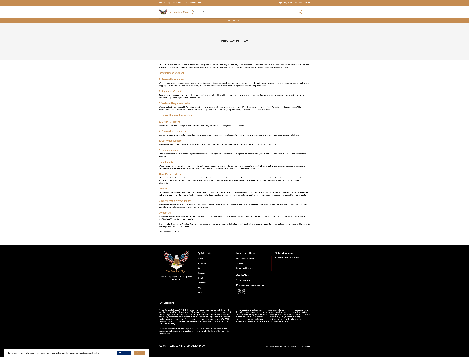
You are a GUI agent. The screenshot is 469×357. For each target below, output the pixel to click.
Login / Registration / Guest (290, 3)
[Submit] (300, 12)
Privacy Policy (290, 346)
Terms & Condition (274, 346)
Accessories (234, 21)
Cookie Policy (304, 346)
